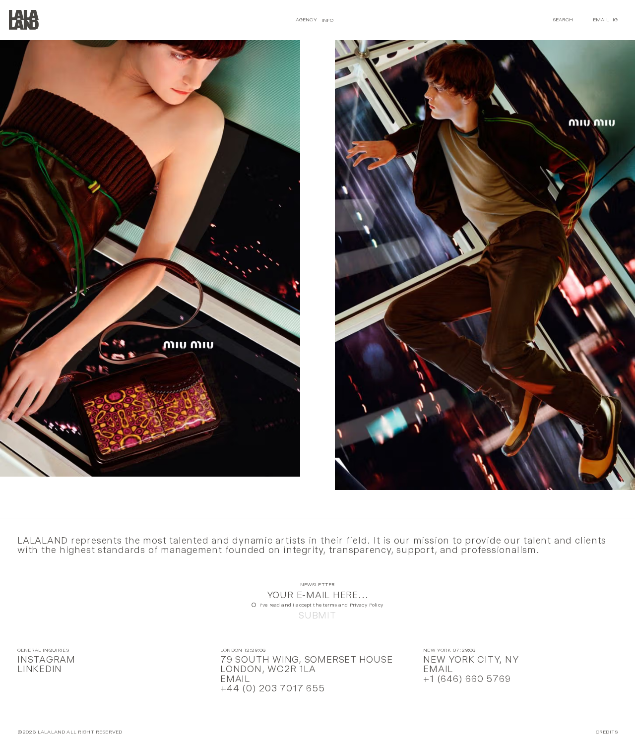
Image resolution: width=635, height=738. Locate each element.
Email (601, 19)
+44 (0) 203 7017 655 (272, 688)
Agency (306, 19)
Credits (607, 732)
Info (327, 19)
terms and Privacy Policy (353, 605)
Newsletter (317, 585)
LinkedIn (39, 669)
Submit (317, 615)
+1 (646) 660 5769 (466, 678)
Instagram (46, 659)
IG (615, 19)
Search (563, 19)
